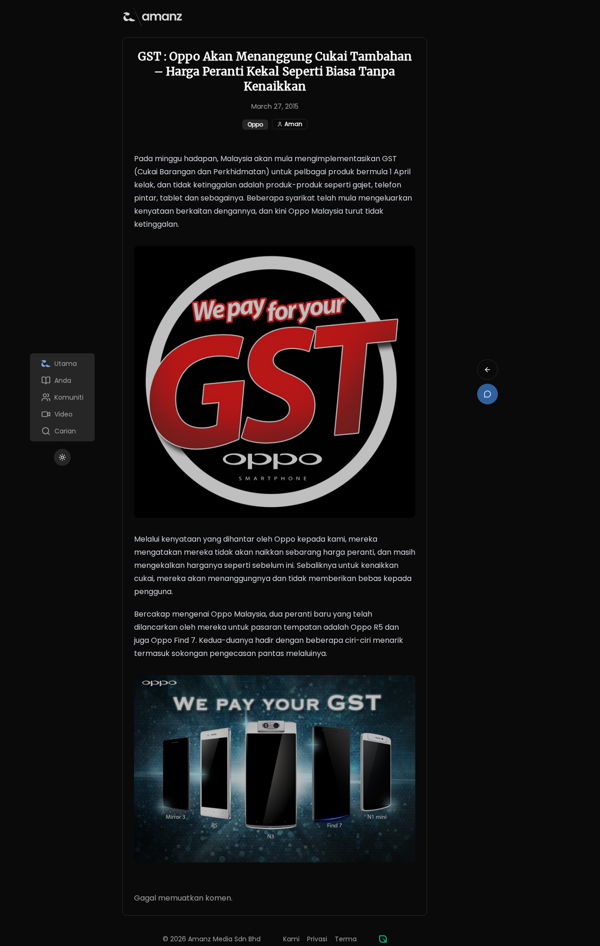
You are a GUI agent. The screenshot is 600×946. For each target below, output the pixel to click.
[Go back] (487, 369)
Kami (291, 939)
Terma (346, 939)
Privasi (317, 939)
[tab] (62, 363)
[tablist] (62, 397)
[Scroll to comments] (487, 394)
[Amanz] (383, 939)
